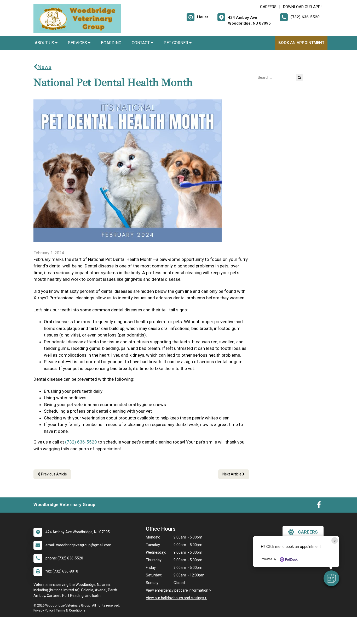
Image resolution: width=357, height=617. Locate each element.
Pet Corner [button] (176, 42)
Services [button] (78, 42)
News (44, 67)
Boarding (111, 42)
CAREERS (268, 6)
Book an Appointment (301, 42)
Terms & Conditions (70, 610)
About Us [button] (45, 42)
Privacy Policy (43, 610)
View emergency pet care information (177, 590)
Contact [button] (141, 42)
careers (308, 532)
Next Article (232, 474)
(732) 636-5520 (81, 442)
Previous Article (53, 474)
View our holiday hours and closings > (176, 598)
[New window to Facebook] (319, 506)
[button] (331, 578)
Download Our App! (302, 6)
